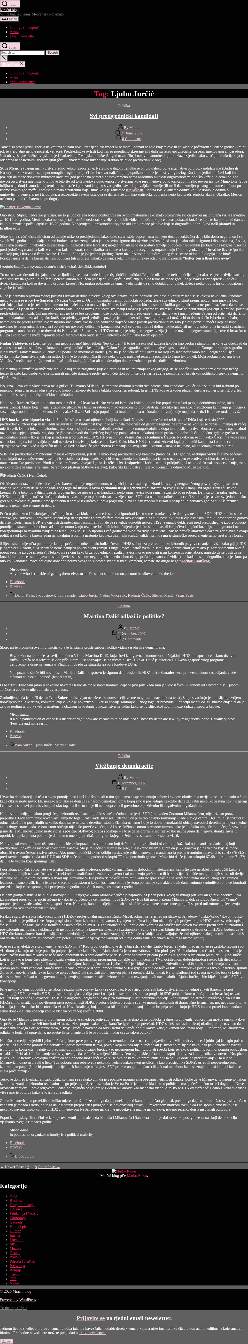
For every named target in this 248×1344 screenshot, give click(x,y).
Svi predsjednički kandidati (124, 116)
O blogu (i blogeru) (24, 27)
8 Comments (131, 139)
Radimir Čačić (139, 595)
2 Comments (131, 639)
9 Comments (131, 789)
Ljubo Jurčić (88, 595)
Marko (134, 128)
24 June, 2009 (131, 133)
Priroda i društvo (22, 1261)
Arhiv (14, 32)
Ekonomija (18, 1218)
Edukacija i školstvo (25, 1213)
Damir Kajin (24, 595)
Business (16, 1200)
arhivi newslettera (92, 1333)
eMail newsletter (22, 36)
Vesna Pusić (184, 595)
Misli (13, 1244)
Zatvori (7, 1341)
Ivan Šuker (23, 745)
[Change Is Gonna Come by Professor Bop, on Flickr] (20, 207)
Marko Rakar (137, 1175)
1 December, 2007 (131, 783)
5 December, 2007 (131, 633)
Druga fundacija (22, 1205)
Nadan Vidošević (113, 595)
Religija (16, 1270)
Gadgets (16, 1222)
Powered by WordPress (18, 1300)
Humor (15, 1231)
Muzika (15, 1248)
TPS (13, 1279)
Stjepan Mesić (162, 595)
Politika (124, 106)
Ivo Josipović (46, 595)
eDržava (16, 1209)
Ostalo (15, 1253)
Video (14, 1283)
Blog (13, 1196)
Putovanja (17, 1266)
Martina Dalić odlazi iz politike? (124, 616)
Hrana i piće (19, 1227)
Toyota (15, 1274)
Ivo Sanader (67, 595)
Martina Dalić (65, 745)
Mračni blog (9, 10)
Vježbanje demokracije (124, 766)
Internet (15, 1235)
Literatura (17, 1240)
